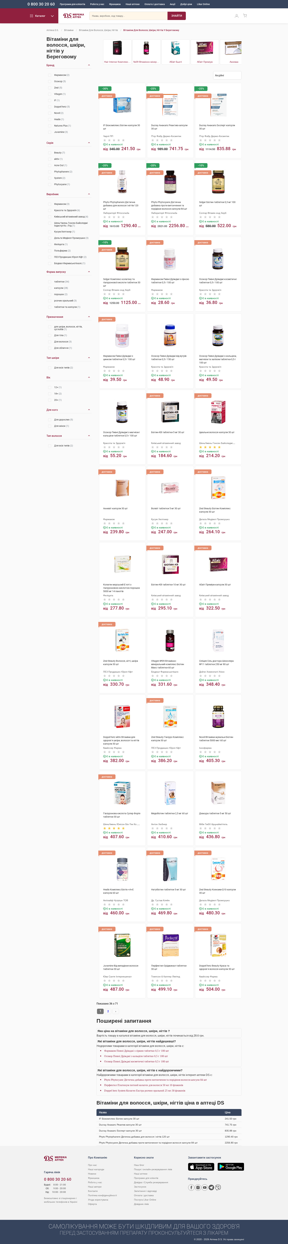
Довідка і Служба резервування (151, 1182)
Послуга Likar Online (145, 1199)
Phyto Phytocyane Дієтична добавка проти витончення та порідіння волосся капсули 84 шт (155, 1079)
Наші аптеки (133, 4)
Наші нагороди (96, 1169)
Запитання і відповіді (145, 1191)
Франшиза (115, 4)
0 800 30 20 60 (41, 4)
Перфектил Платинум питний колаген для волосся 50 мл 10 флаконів (143, 1085)
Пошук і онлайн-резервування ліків (153, 1169)
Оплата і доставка (154, 4)
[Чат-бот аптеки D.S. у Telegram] (211, 1187)
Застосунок (140, 1186)
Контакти (93, 1191)
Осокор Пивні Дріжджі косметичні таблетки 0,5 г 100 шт (136, 1061)
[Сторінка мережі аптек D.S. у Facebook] (191, 1187)
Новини (92, 1173)
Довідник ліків (141, 1204)
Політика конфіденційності (102, 1195)
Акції (172, 4)
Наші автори (95, 1186)
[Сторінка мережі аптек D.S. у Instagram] (198, 1187)
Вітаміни (69, 30)
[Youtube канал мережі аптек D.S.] (204, 1187)
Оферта (92, 1204)
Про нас (92, 1165)
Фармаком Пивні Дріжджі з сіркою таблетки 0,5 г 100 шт (136, 1050)
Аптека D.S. (52, 30)
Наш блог (139, 1165)
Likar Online (203, 4)
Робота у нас (97, 4)
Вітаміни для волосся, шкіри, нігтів (98, 30)
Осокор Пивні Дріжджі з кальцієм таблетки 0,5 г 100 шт (136, 1056)
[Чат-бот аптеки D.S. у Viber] (218, 1187)
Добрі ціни (186, 4)
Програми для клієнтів (72, 4)
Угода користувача (98, 1199)
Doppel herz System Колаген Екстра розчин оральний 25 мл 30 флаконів (144, 1090)
